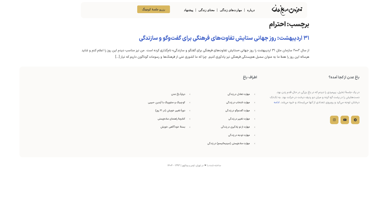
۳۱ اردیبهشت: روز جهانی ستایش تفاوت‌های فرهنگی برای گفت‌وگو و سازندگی (224, 38)
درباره (251, 10)
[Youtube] (345, 120)
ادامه (276, 102)
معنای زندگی (206, 10)
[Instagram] (334, 120)
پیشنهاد (188, 10)
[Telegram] (355, 120)
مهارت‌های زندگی (231, 10)
